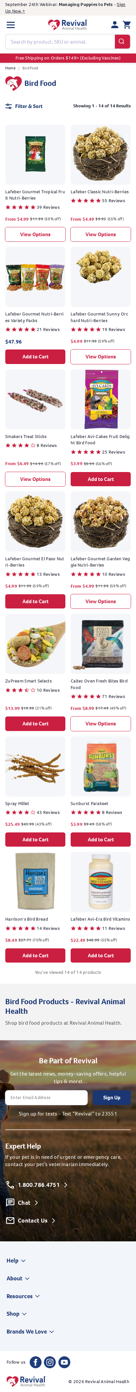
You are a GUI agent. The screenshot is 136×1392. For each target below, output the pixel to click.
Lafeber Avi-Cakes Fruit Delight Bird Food (100, 439)
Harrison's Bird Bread (26, 919)
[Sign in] (115, 25)
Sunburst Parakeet (90, 803)
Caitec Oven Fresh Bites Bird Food (99, 684)
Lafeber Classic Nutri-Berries (100, 192)
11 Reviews (113, 928)
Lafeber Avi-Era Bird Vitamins (100, 919)
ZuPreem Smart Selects (28, 681)
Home (10, 68)
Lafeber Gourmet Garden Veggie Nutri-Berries (100, 562)
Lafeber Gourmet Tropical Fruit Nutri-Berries (35, 195)
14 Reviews (48, 928)
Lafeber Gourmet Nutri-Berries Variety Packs (34, 317)
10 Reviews (113, 574)
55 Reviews (113, 201)
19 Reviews (113, 329)
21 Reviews (48, 329)
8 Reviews (47, 445)
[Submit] (123, 42)
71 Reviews (113, 696)
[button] (10, 24)
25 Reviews (113, 452)
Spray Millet (17, 803)
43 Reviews (48, 812)
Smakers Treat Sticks (26, 436)
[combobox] (68, 41)
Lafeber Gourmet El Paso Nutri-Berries (34, 562)
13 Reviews (48, 574)
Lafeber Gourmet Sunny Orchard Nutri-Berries (99, 317)
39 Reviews (48, 207)
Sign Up (111, 1097)
